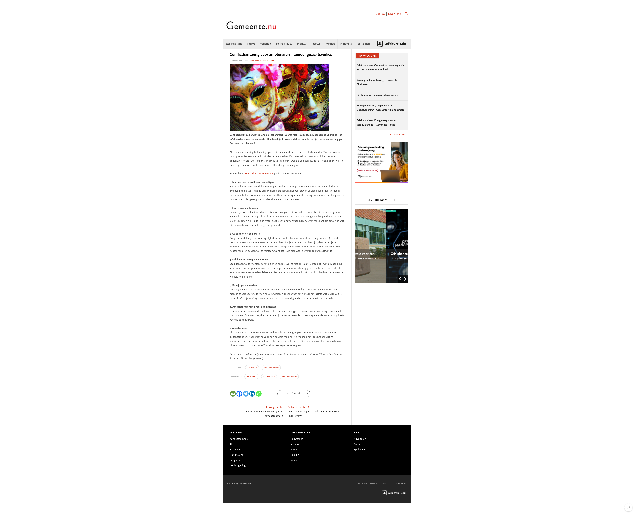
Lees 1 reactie (294, 393)
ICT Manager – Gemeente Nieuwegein (377, 95)
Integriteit (235, 460)
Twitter (293, 449)
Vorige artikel (276, 407)
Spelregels (359, 449)
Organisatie (269, 376)
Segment (360, 211)
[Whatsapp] (259, 394)
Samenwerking (289, 376)
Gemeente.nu (251, 27)
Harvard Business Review (259, 173)
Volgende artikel (297, 407)
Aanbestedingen (239, 439)
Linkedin (294, 455)
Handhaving (236, 455)
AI (231, 444)
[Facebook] (239, 394)
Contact (380, 14)
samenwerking (271, 368)
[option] (381, 246)
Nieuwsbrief (395, 14)
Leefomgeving (238, 465)
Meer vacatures (397, 134)
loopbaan (252, 368)
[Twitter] (246, 394)
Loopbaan (251, 376)
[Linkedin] (252, 394)
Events (293, 460)
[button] (400, 279)
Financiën (235, 449)
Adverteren (360, 439)
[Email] (233, 394)
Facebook (294, 444)
